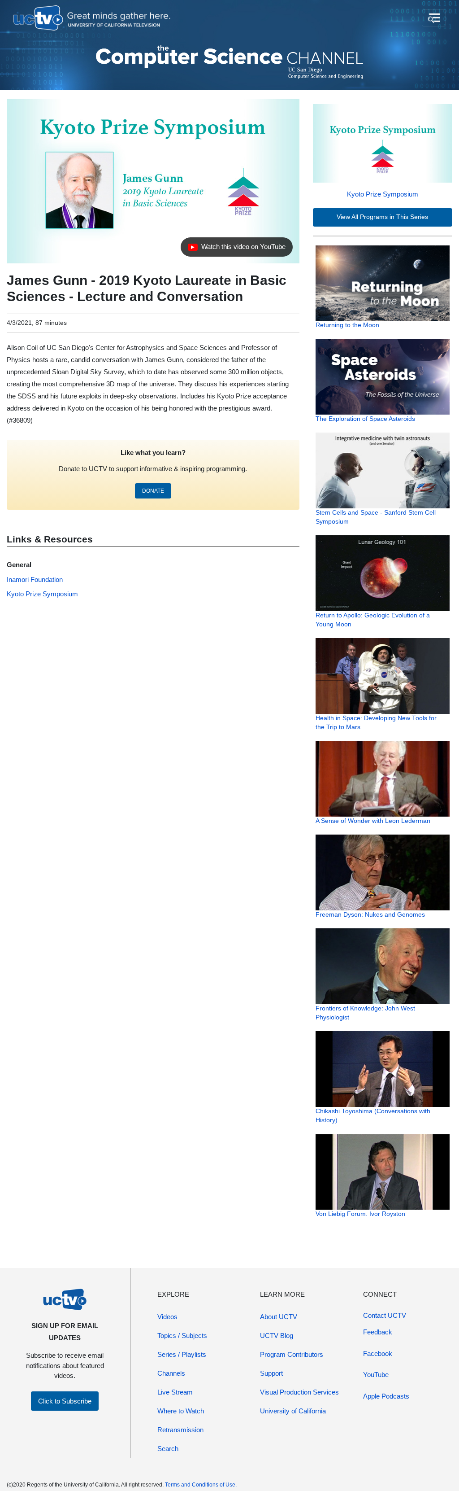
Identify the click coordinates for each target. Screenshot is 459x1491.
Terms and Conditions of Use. (201, 1485)
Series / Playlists (181, 1354)
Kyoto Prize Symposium (382, 194)
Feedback (377, 1332)
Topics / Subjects (182, 1335)
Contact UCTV (384, 1315)
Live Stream (175, 1392)
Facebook (377, 1353)
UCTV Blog (276, 1335)
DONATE (153, 491)
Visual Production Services (299, 1392)
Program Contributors (291, 1354)
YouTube (376, 1374)
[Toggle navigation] (434, 17)
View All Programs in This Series (382, 217)
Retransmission (180, 1430)
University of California (293, 1411)
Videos (167, 1316)
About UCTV (278, 1316)
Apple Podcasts (386, 1396)
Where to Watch (180, 1411)
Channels (171, 1373)
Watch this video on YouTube (236, 249)
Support (271, 1373)
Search (167, 1448)
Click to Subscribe (64, 1401)
